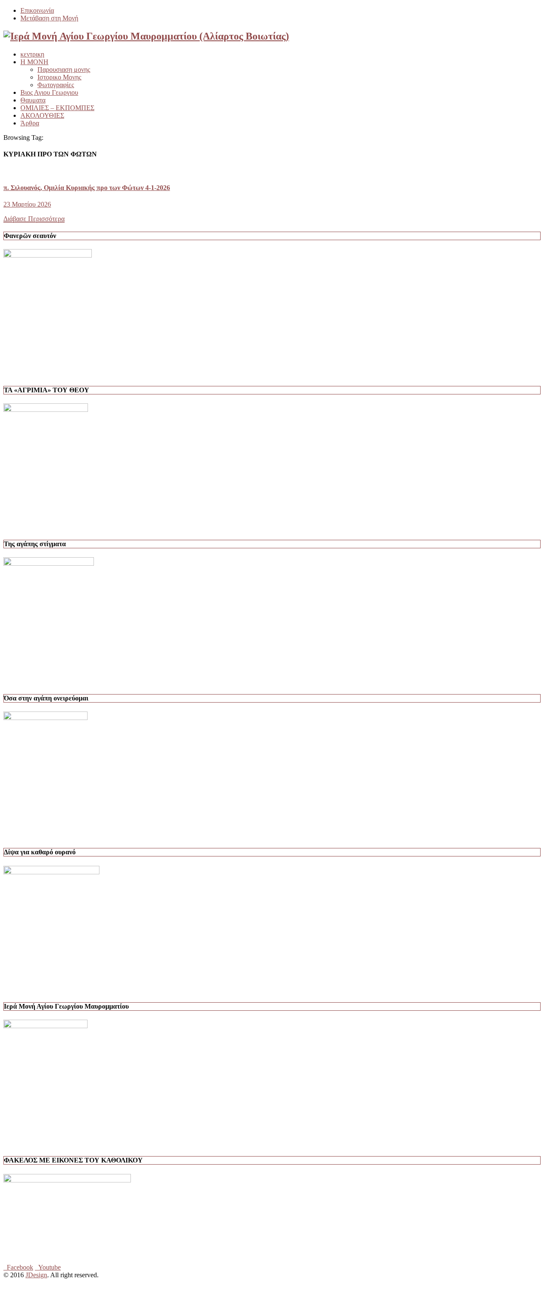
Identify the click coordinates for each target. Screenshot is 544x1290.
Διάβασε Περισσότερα (34, 218)
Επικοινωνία (37, 10)
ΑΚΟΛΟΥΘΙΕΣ (42, 115)
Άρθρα (29, 123)
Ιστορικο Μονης (59, 77)
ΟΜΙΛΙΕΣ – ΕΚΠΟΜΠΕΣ (57, 107)
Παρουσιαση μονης (63, 69)
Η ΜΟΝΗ (34, 61)
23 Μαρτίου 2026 (27, 204)
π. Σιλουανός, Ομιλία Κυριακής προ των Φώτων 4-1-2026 (86, 187)
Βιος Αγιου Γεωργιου (49, 92)
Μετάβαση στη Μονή (49, 18)
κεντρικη (32, 54)
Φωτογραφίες (55, 84)
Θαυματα (32, 100)
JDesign (36, 1275)
